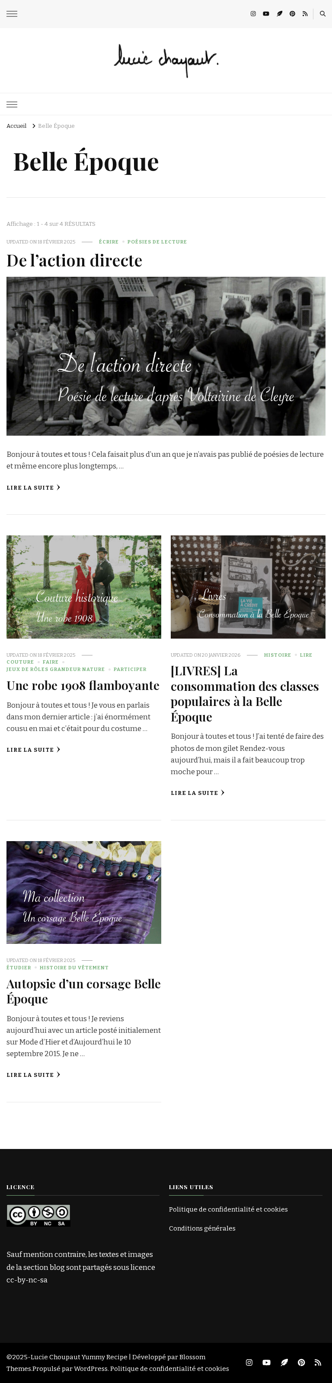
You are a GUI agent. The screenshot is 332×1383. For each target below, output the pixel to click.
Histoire (277, 655)
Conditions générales (202, 1228)
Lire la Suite (30, 487)
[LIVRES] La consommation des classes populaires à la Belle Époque (245, 693)
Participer (130, 669)
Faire (51, 662)
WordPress (91, 1369)
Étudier (18, 968)
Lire (306, 655)
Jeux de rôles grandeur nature (55, 669)
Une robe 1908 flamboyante (83, 685)
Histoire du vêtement (74, 968)
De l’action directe (74, 259)
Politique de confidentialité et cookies (228, 1209)
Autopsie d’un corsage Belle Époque (83, 990)
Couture (20, 662)
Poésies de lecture (157, 242)
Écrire (109, 242)
